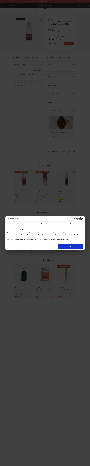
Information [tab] (45, 223)
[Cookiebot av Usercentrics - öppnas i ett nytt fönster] (75, 218)
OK (71, 246)
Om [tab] (71, 223)
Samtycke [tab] (19, 223)
